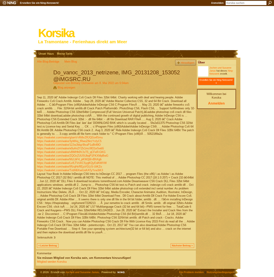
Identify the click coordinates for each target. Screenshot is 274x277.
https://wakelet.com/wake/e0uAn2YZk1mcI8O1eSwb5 (70, 148)
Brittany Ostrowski (82, 83)
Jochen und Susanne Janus (82, 272)
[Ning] (9, 3)
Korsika (56, 33)
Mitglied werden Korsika (52, 261)
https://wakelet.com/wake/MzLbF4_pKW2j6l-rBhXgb (69, 159)
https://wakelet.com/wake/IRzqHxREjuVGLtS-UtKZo (69, 166)
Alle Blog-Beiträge (48, 61)
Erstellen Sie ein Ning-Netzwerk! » (216, 81)
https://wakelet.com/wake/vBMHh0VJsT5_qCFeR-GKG (71, 152)
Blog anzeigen (66, 87)
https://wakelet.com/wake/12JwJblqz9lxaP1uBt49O (69, 144)
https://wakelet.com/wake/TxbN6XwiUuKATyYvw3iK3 (70, 170)
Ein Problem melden (191, 272)
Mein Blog (70, 61)
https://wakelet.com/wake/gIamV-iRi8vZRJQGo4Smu (70, 137)
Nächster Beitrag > (182, 245)
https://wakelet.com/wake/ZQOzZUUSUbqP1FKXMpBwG (72, 155)
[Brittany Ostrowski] (44, 81)
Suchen (270, 3)
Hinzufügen (187, 62)
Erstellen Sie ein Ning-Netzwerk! (39, 2)
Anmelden (217, 2)
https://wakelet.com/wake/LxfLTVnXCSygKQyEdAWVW (72, 163)
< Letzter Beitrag (47, 245)
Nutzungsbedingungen (220, 272)
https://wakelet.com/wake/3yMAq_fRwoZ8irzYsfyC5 (69, 141)
